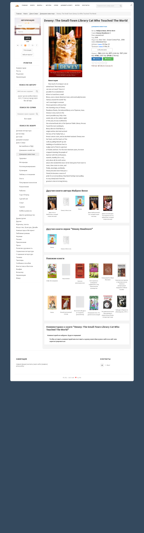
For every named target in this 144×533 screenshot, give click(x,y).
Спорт (21, 203)
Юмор (18, 278)
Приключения (21, 242)
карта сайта (37, 364)
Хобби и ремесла (25, 211)
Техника (19, 257)
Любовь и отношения (27, 174)
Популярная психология (28, 183)
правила (44, 364)
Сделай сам (23, 199)
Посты (18, 71)
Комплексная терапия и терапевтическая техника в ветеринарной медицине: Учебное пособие (121, 284)
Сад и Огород (24, 195)
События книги (102, 50)
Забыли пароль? (27, 55)
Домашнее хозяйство (27, 150)
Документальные (22, 140)
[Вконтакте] (17, 45)
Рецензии (19, 74)
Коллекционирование (27, 166)
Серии (56, 5)
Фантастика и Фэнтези (24, 266)
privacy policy (20, 366)
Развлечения (24, 187)
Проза (18, 245)
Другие (18, 221)
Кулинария (23, 170)
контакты (30, 364)
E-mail (108, 365)
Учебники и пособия (23, 263)
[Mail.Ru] (21, 45)
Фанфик (19, 269)
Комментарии (21, 68)
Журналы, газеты (22, 224)
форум (24, 364)
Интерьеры (23, 162)
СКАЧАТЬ (97, 59)
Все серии (27, 119)
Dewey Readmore (102, 33)
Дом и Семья (33, 14)
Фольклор (19, 272)
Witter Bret (111, 31)
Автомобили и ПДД (26, 146)
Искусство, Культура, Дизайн (27, 227)
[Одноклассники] (25, 45)
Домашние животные (47, 14)
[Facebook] (36, 45)
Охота (21, 179)
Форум (77, 5)
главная (18, 364)
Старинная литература (24, 254)
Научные (19, 236)
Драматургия (21, 218)
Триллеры (19, 260)
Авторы (48, 5)
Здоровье (22, 158)
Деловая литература (68, 10)
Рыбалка (22, 191)
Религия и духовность (24, 248)
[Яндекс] (29, 45)
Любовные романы (23, 233)
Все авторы (28, 101)
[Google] (32, 45)
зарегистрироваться (57, 341)
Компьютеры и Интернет (25, 230)
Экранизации (21, 77)
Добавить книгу (66, 5)
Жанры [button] (39, 5)
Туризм (22, 207)
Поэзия (18, 239)
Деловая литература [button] (44, 10)
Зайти (28, 38)
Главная (25, 5)
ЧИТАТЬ (108, 59)
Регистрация (27, 50)
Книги (32, 5)
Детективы (20, 134)
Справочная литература (25, 251)
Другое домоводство (27, 215)
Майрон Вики (101, 31)
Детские (19, 137)
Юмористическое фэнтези (70, 382)
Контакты (85, 5)
